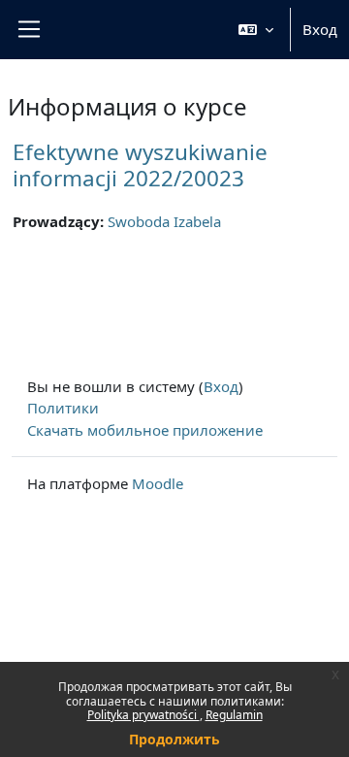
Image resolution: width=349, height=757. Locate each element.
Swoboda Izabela (164, 221)
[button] (256, 29)
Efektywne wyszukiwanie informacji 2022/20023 (140, 165)
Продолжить (174, 739)
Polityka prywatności (143, 715)
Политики (63, 407)
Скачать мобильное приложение (145, 430)
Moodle (157, 483)
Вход (319, 29)
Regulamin (234, 715)
